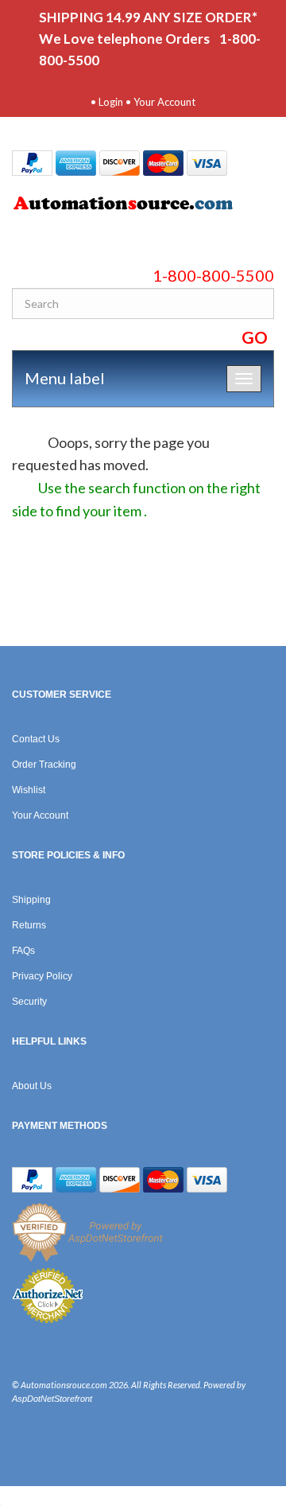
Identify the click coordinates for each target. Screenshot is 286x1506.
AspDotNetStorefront (52, 1398)
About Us (32, 1086)
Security (29, 1001)
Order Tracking (44, 764)
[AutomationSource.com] (143, 206)
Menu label (65, 377)
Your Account (164, 101)
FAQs (23, 950)
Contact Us (36, 739)
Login (111, 101)
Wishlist (28, 790)
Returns (29, 925)
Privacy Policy (42, 976)
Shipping (31, 899)
